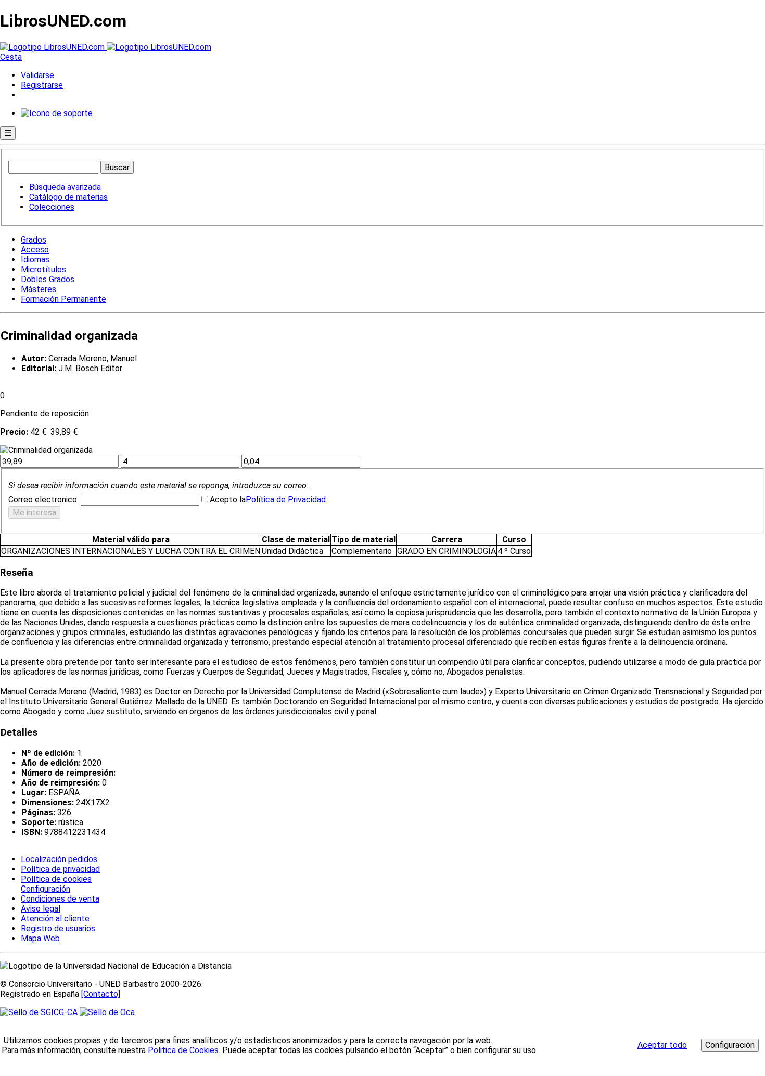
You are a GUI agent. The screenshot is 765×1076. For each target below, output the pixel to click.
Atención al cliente (55, 918)
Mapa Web (40, 938)
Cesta (11, 57)
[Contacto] (100, 994)
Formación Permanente (63, 299)
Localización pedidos (59, 859)
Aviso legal (40, 909)
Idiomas (35, 259)
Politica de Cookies (183, 1050)
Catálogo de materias (68, 197)
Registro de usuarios (58, 928)
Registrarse (42, 85)
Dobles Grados (47, 279)
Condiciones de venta (60, 899)
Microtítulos (43, 269)
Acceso (35, 250)
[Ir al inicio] (105, 47)
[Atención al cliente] (57, 113)
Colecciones (51, 207)
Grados (33, 240)
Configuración (45, 889)
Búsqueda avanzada (65, 187)
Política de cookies (56, 879)
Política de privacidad (60, 869)
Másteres (38, 289)
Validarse (37, 75)
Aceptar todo (662, 1045)
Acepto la (228, 499)
